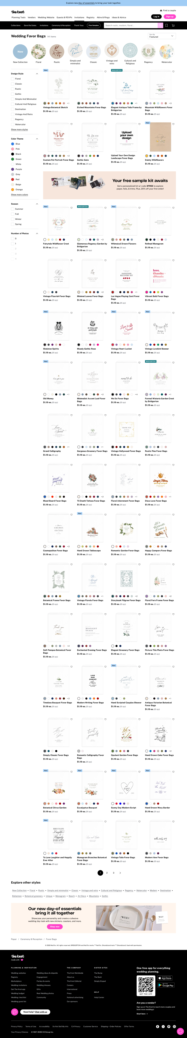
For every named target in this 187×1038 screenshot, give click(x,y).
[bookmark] (166, 25)
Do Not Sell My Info (60, 1026)
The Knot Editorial (74, 981)
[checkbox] (25, 78)
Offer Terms (129, 1026)
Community (41, 997)
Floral (32, 890)
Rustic (41, 890)
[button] (45, 70)
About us (70, 977)
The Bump (98, 973)
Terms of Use (30, 1026)
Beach (72, 896)
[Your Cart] (173, 25)
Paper (14, 939)
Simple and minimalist (57, 890)
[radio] (45, 103)
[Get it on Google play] (166, 985)
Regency (129, 890)
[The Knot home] (17, 957)
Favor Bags (51, 939)
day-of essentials (86, 3)
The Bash (98, 977)
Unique (49, 896)
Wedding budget (17, 993)
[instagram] (174, 1026)
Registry (14, 977)
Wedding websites (18, 973)
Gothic (105, 896)
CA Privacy (75, 1026)
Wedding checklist (18, 997)
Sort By (152, 34)
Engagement (42, 977)
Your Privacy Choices (19, 1032)
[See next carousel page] (172, 54)
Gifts (39, 989)
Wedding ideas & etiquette (47, 973)
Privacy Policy (16, 1026)
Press (69, 993)
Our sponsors (72, 1001)
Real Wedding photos (45, 993)
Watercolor (141, 890)
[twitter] (163, 1026)
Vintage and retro (89, 890)
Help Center (99, 997)
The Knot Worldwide (75, 973)
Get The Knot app (18, 989)
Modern (153, 890)
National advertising (75, 997)
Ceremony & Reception (31, 939)
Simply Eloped (100, 981)
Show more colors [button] (19, 194)
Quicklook (58, 94)
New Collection (19, 890)
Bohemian (17, 896)
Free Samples (94, 25)
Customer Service (90, 1026)
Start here (141, 1014)
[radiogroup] (54, 103)
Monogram (60, 896)
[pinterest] (169, 1026)
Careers (70, 985)
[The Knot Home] (18, 11)
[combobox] (162, 36)
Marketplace (16, 981)
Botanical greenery (34, 896)
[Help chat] (180, 1031)
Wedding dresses (44, 985)
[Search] (160, 25)
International (72, 989)
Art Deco (82, 896)
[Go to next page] (120, 872)
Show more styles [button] (19, 129)
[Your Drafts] (166, 25)
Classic (74, 890)
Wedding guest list (18, 1001)
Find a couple (169, 10)
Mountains (94, 896)
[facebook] (157, 1026)
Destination (165, 890)
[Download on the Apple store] (166, 978)
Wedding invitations (19, 985)
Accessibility (44, 1026)
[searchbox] (133, 25)
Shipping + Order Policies (111, 1026)
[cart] (173, 25)
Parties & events (43, 981)
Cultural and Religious (111, 890)
